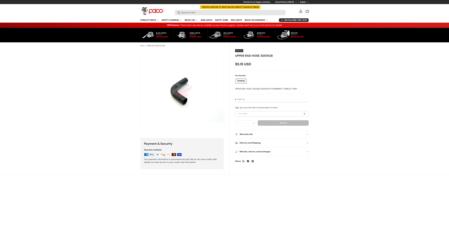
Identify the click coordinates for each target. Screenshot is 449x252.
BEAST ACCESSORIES (255, 20)
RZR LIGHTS (236, 20)
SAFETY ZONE (221, 20)
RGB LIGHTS (206, 20)
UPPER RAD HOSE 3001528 (156, 46)
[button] (307, 11)
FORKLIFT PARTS (148, 20)
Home (142, 46)
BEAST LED (190, 20)
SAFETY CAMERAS (170, 20)
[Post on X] (243, 161)
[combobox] (230, 12)
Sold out (283, 123)
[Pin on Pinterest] (252, 161)
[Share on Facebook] (248, 161)
